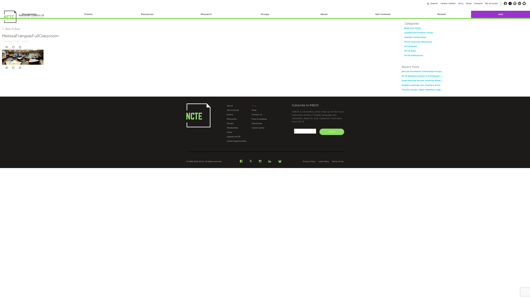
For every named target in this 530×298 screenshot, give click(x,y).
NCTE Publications (413, 56)
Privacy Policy (309, 162)
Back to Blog (12, 29)
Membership (232, 128)
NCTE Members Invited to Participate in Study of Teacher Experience (422, 76)
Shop (469, 3)
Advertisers (257, 123)
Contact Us (257, 115)
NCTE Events (410, 46)
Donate (478, 3)
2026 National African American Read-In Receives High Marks (422, 81)
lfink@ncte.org (11, 41)
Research (206, 14)
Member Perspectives (415, 37)
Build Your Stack (412, 28)
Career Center (448, 3)
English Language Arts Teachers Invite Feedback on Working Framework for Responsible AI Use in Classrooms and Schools (422, 85)
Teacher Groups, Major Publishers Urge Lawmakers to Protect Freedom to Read (422, 90)
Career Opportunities (236, 141)
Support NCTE (233, 137)
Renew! (441, 14)
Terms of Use (338, 162)
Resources (147, 14)
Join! (500, 14)
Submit (331, 132)
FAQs (229, 132)
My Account (491, 3)
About (324, 14)
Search (434, 3)
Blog (460, 3)
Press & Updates (259, 119)
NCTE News (410, 51)
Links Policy (323, 162)
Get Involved (382, 14)
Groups (265, 14)
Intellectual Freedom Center (418, 33)
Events (88, 14)
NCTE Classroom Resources (418, 42)
